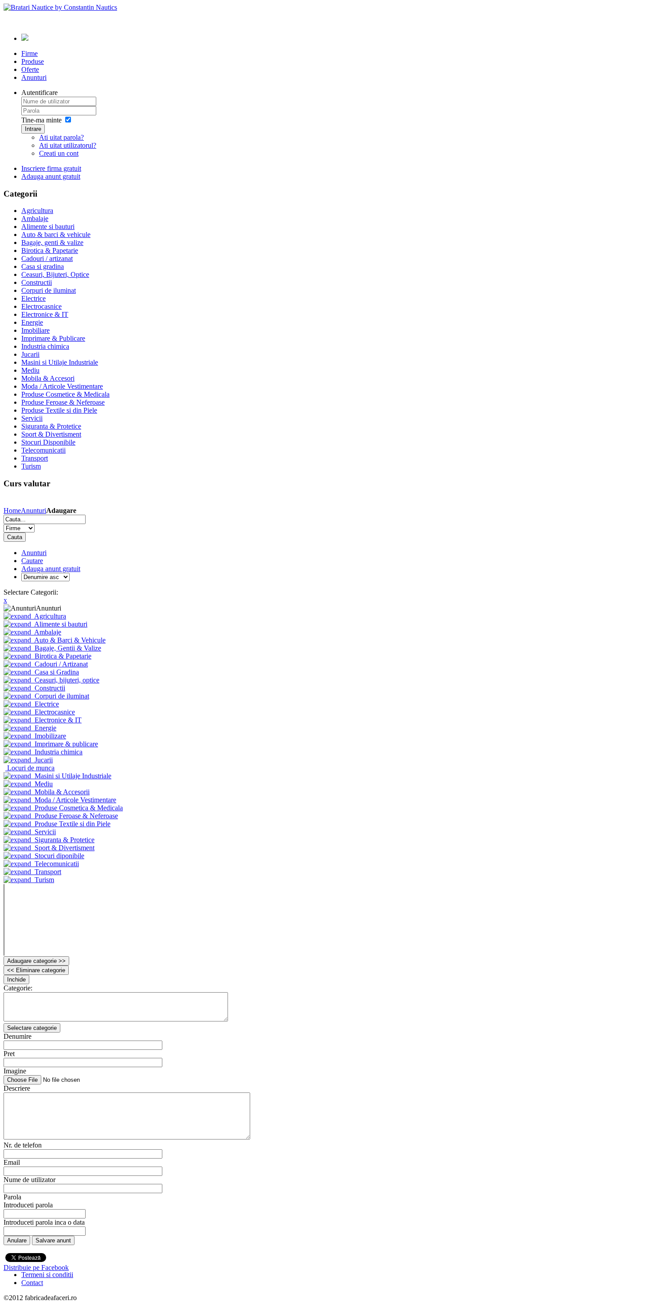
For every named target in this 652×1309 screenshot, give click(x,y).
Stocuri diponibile (59, 856)
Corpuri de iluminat (62, 696)
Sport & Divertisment (64, 848)
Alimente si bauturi (60, 624)
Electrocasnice (55, 712)
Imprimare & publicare (66, 744)
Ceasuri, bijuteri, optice (67, 680)
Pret (9, 1053)
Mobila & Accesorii (62, 792)
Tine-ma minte (41, 120)
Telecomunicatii (57, 863)
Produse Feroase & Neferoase (76, 816)
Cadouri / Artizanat (61, 664)
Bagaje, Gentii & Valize (68, 648)
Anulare (17, 1240)
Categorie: (18, 988)
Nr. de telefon (23, 1145)
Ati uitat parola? (61, 137)
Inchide (16, 979)
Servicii (45, 832)
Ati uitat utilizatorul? (67, 145)
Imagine (15, 1071)
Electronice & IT (58, 720)
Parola (12, 1197)
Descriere (17, 1088)
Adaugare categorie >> (36, 961)
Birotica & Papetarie (63, 656)
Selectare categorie (32, 1028)
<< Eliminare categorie (36, 970)
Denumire (17, 1036)
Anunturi (33, 510)
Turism (44, 879)
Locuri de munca (31, 768)
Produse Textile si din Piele (72, 824)
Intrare (33, 129)
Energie (45, 728)
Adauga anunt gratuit (50, 568)
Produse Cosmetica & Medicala (79, 808)
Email (12, 1162)
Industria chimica (58, 752)
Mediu (44, 784)
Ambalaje (47, 632)
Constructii (50, 688)
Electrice (47, 704)
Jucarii (44, 760)
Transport (48, 871)
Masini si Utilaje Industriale (73, 776)
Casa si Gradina (57, 672)
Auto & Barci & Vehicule (70, 640)
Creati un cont (59, 153)
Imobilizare (50, 736)
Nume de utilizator (29, 1179)
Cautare (32, 560)
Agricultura (50, 616)
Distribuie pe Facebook (36, 1267)
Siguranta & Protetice (64, 840)
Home (12, 510)
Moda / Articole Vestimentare (75, 800)
